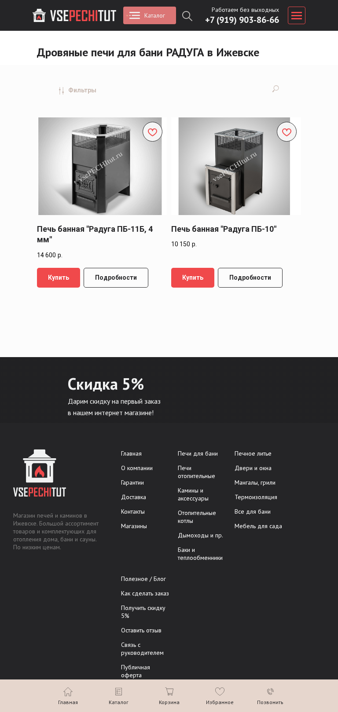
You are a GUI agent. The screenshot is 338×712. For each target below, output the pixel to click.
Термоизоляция (256, 497)
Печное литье (253, 453)
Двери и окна (253, 468)
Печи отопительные (196, 472)
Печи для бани (198, 453)
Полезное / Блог (143, 579)
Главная (131, 453)
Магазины (134, 526)
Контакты (133, 511)
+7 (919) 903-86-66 (242, 20)
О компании (137, 468)
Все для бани (253, 511)
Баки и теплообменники (200, 554)
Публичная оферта (135, 671)
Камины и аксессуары (193, 494)
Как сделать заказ (145, 593)
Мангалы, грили (255, 482)
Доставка (133, 497)
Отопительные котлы (197, 517)
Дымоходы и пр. (200, 535)
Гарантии (132, 482)
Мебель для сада (258, 526)
